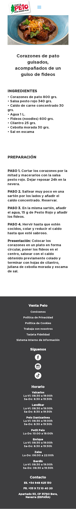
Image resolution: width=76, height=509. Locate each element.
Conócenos (38, 312)
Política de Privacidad (38, 317)
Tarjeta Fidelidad (38, 334)
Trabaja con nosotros (38, 329)
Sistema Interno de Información (38, 340)
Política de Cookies (38, 323)
